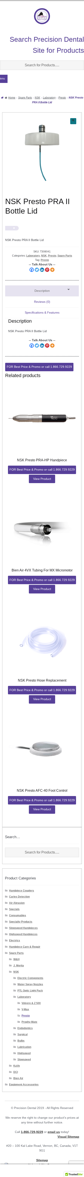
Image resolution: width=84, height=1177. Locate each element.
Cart (64, 1167)
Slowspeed (24, 1059)
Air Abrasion (17, 902)
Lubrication (24, 1047)
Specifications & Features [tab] (42, 312)
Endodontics (25, 1028)
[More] (52, 270)
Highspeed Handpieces (23, 934)
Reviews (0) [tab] (42, 301)
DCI (15, 1072)
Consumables (17, 915)
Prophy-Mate (29, 1021)
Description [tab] (42, 290)
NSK (37, 97)
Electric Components (30, 978)
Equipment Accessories (24, 1084)
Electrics (14, 940)
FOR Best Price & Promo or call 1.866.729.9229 (39, 366)
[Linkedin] (42, 270)
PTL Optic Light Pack (30, 990)
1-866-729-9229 (32, 1132)
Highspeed (24, 1053)
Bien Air (18, 1078)
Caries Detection (19, 896)
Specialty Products (20, 921)
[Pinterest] (47, 270)
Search (42, 1170)
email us (54, 1132)
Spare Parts (25, 97)
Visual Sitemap (68, 1136)
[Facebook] (32, 270)
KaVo (16, 1065)
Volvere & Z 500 (31, 1003)
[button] (73, 121)
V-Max (25, 1009)
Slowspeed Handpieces (23, 928)
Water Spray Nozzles (30, 984)
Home (11, 97)
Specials (14, 909)
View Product (42, 479)
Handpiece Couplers (21, 890)
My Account (14, 1170)
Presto (62, 97)
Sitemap (42, 1160)
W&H (16, 959)
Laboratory (49, 97)
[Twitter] (37, 270)
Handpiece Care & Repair (24, 946)
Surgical (22, 1034)
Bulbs (21, 1040)
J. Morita (18, 965)
